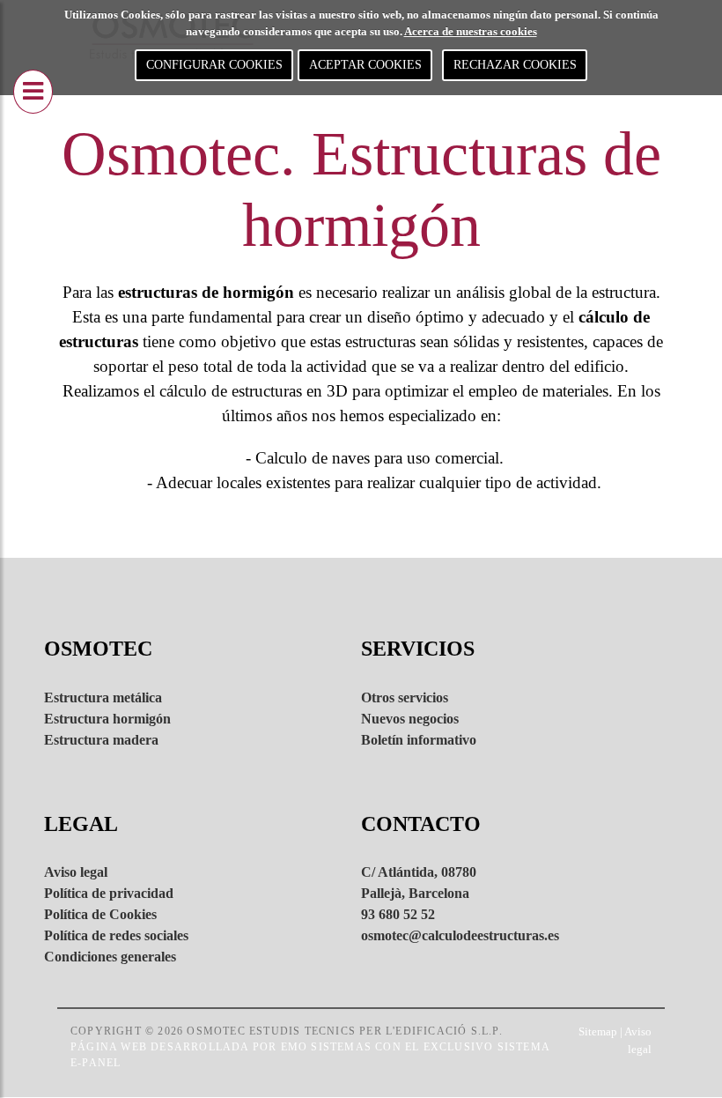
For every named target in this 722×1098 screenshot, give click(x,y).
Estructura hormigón (107, 718)
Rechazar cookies (515, 64)
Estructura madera (101, 739)
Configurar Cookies (214, 64)
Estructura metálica (103, 697)
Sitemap (597, 1031)
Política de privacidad (108, 893)
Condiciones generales (110, 956)
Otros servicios (404, 697)
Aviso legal (75, 871)
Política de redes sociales (116, 935)
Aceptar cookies (365, 64)
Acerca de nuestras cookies (470, 31)
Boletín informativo (418, 739)
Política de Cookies (100, 914)
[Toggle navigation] (33, 92)
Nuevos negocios (410, 718)
